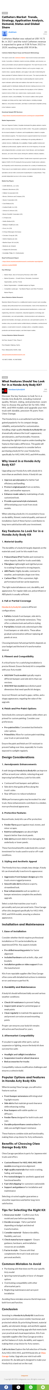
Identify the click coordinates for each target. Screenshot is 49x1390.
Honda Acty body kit (11, 607)
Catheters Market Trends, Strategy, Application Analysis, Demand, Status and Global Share (23, 22)
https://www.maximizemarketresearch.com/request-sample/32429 (23, 115)
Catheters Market (20, 57)
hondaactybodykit (16, 389)
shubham (12, 32)
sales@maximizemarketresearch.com (13, 354)
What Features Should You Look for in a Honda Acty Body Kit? (23, 383)
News (5, 13)
